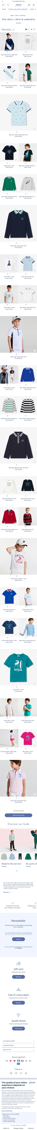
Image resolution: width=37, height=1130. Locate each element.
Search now (18, 1028)
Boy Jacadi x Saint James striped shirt (28, 640)
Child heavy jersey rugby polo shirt (9, 418)
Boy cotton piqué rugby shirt (9, 529)
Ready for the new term (11, 864)
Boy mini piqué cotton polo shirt (9, 751)
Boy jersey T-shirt (28, 55)
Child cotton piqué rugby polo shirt (28, 418)
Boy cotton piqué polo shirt (9, 85)
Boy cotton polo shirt (28, 276)
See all (4, 9)
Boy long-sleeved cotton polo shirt (18, 468)
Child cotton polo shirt (27, 720)
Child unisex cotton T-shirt (18, 579)
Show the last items (18, 815)
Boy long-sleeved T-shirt (9, 498)
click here (19, 948)
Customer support (9, 1041)
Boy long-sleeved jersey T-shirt (28, 196)
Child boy (22, 15)
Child (16, 15)
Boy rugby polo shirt (28, 529)
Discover (18, 977)
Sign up (18, 939)
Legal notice (7, 1049)
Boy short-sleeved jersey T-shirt (28, 166)
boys (28, 883)
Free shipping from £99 (18, 1)
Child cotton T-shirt (9, 307)
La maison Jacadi (8, 1045)
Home (12, 15)
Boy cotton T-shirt (9, 276)
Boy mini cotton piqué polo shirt (18, 135)
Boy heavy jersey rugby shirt (9, 55)
